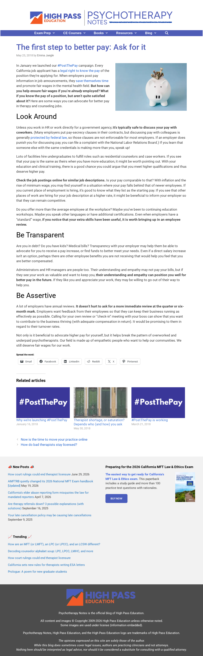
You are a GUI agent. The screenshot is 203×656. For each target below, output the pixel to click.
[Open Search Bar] (167, 33)
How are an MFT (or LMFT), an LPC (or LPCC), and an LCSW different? (54, 544)
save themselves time (92, 81)
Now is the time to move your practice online (54, 439)
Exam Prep (42, 33)
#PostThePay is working (149, 420)
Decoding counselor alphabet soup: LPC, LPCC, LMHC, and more (50, 551)
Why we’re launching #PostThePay (41, 420)
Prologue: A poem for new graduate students (37, 571)
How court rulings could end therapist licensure (39, 474)
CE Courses (72, 33)
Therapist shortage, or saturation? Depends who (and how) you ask (99, 422)
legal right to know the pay (80, 71)
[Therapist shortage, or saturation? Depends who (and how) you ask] (100, 402)
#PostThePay (67, 65)
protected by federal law (49, 138)
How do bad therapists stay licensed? (49, 445)
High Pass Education (130, 613)
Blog (148, 33)
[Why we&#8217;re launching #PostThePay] (43, 402)
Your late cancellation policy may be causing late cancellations (49, 515)
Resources (124, 33)
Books (99, 33)
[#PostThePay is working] (158, 402)
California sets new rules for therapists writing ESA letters (46, 565)
